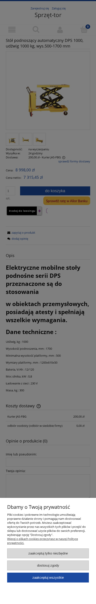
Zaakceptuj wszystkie (48, 577)
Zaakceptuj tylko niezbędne (48, 553)
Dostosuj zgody (48, 565)
